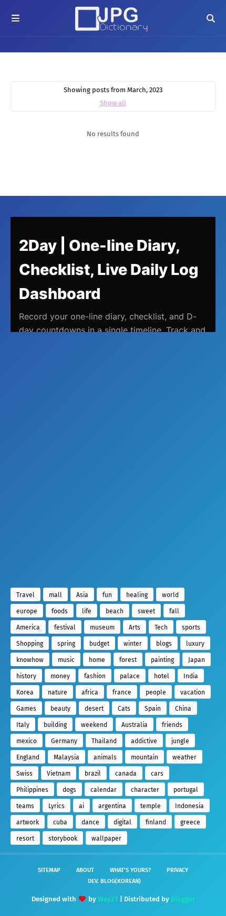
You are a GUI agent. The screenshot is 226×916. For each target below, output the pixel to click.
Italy (22, 725)
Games (26, 708)
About (85, 870)
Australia (134, 725)
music (66, 660)
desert (94, 708)
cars (157, 773)
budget (99, 643)
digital (122, 822)
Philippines (32, 789)
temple (150, 806)
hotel (161, 676)
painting (162, 660)
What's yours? (130, 870)
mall (55, 595)
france (121, 692)
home (97, 660)
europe (26, 611)
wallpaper (106, 838)
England (27, 757)
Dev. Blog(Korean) (114, 881)
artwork (27, 822)
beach (115, 611)
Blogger (183, 899)
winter (133, 643)
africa (89, 692)
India (190, 676)
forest (128, 660)
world (170, 595)
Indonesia (189, 806)
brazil (93, 773)
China (183, 708)
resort (25, 838)
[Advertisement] (113, 459)
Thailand (104, 741)
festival (65, 627)
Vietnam (58, 773)
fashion (95, 676)
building (55, 725)
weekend (94, 725)
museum (102, 627)
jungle (180, 741)
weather (184, 757)
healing (137, 595)
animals (105, 757)
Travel (25, 595)
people (156, 692)
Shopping (29, 643)
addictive (144, 741)
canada (126, 773)
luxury (195, 643)
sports (191, 627)
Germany (64, 741)
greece (190, 822)
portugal (185, 789)
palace (130, 676)
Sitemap (49, 870)
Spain (153, 708)
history (26, 676)
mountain (144, 757)
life (86, 611)
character (145, 789)
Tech (161, 627)
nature (57, 692)
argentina (112, 806)
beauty (60, 708)
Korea (25, 692)
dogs (69, 789)
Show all (113, 103)
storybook (62, 838)
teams (25, 806)
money (60, 676)
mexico (26, 741)
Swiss (24, 773)
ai (81, 806)
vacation (192, 692)
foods (60, 611)
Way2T (108, 899)
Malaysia (66, 757)
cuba (60, 822)
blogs (164, 643)
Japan (196, 660)
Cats (124, 708)
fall (174, 611)
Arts (134, 627)
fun (107, 595)
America (28, 627)
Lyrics (56, 806)
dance (90, 822)
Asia (82, 595)
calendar (103, 789)
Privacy (177, 870)
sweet (146, 611)
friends (172, 725)
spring (66, 643)
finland (156, 822)
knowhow (30, 660)
